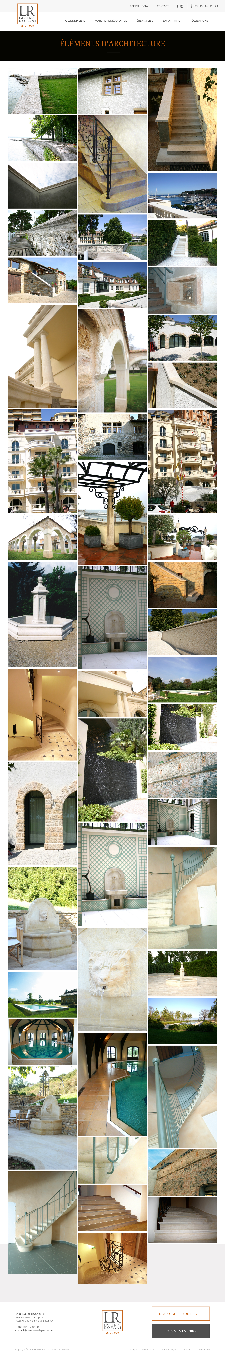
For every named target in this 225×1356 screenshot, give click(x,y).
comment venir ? (181, 1331)
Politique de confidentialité (142, 1349)
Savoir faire (171, 20)
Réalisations (199, 20)
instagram (181, 6)
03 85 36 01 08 (206, 6)
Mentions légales (169, 1349)
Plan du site (204, 1349)
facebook (177, 6)
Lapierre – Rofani (139, 6)
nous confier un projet (181, 1314)
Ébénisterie (145, 20)
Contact (163, 6)
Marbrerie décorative (111, 20)
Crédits (188, 1349)
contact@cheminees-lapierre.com (34, 1330)
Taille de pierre (74, 20)
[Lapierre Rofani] (27, 15)
